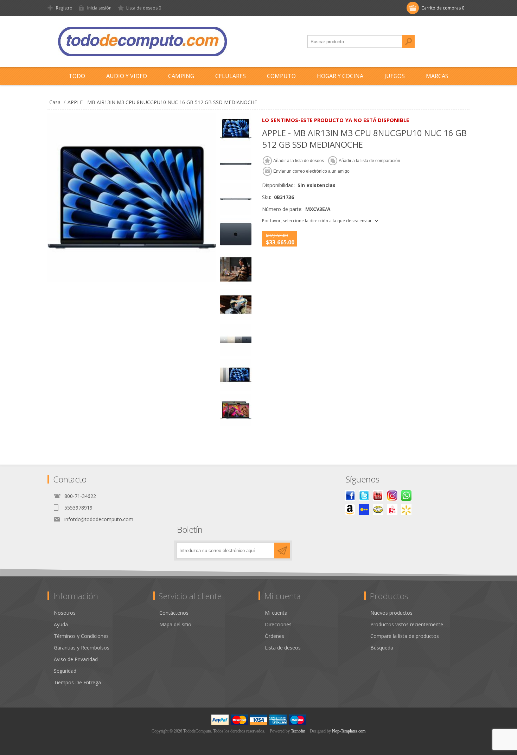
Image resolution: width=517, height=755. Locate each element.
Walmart (406, 509)
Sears (392, 509)
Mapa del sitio (175, 624)
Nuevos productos (391, 612)
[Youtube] (378, 495)
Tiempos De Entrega (77, 682)
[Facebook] (350, 495)
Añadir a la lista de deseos (298, 160)
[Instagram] (392, 495)
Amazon (350, 509)
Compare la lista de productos (404, 636)
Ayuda (61, 624)
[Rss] (406, 495)
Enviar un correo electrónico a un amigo (311, 171)
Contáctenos (174, 612)
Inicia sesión (99, 8)
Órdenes (274, 636)
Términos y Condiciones (81, 636)
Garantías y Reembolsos (81, 647)
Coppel (364, 509)
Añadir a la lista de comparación (369, 160)
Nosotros (65, 612)
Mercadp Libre (378, 509)
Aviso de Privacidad (76, 659)
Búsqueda (408, 41)
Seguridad (65, 670)
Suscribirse (282, 550)
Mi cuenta (276, 612)
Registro (64, 8)
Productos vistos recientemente (406, 624)
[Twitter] (364, 495)
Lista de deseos (283, 647)
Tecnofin (298, 731)
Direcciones (278, 624)
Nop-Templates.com (348, 731)
